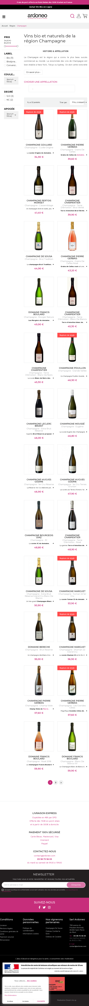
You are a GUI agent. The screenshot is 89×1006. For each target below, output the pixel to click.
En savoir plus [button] (32, 72)
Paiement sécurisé (7, 937)
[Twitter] (44, 907)
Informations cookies (31, 934)
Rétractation (5, 940)
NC (10, 100)
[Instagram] (49, 907)
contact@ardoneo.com (78, 946)
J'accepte (41, 1001)
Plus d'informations (11, 995)
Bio (10, 58)
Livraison (3, 925)
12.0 (10, 96)
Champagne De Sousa (54, 928)
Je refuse (10, 1001)
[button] (72, 16)
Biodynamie (12, 61)
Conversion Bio (12, 65)
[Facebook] (39, 907)
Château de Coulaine (53, 937)
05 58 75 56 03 (79, 936)
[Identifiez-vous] (79, 16)
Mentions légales (6, 928)
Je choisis (25, 1001)
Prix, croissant (78, 102)
